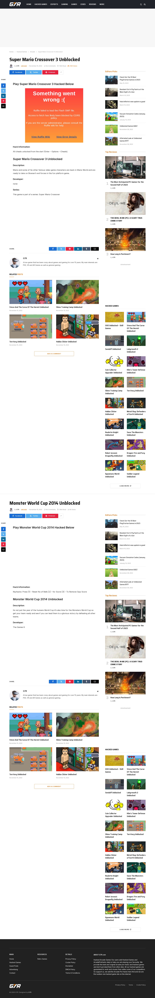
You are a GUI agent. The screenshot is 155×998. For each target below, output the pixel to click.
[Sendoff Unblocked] (114, 340)
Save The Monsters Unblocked (135, 433)
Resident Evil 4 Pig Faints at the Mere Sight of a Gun (132, 90)
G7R (17, 66)
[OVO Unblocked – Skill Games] (114, 317)
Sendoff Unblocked (113, 349)
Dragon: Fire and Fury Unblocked (136, 454)
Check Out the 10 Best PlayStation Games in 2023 (130, 78)
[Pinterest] (3, 101)
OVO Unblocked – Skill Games (114, 327)
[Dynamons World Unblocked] (114, 465)
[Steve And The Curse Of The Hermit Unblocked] (30, 292)
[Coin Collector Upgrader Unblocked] (114, 361)
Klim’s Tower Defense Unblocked (136, 371)
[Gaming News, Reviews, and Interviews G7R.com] (15, 4)
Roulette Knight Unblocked (111, 433)
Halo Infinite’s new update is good (132, 101)
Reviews (92, 4)
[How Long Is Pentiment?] (125, 239)
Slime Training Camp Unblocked (69, 307)
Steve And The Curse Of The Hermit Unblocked (29, 307)
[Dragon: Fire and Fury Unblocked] (136, 444)
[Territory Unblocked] (30, 326)
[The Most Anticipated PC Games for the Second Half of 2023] (125, 167)
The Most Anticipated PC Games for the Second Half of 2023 (127, 183)
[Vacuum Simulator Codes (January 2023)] (111, 116)
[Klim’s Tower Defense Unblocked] (136, 361)
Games (74, 4)
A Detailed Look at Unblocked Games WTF (131, 139)
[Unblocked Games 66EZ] (111, 129)
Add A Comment (54, 354)
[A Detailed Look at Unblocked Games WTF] (111, 141)
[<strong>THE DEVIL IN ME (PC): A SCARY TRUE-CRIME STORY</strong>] (125, 203)
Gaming (64, 4)
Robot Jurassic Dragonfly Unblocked (113, 454)
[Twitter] (3, 90)
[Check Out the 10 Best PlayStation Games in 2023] (111, 80)
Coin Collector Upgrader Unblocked (113, 371)
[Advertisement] (77, 28)
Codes (83, 4)
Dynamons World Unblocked (112, 475)
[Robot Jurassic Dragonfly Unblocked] (114, 444)
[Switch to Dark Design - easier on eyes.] (141, 4)
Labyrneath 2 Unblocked (132, 350)
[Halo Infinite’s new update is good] (111, 104)
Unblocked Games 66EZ (128, 126)
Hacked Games (41, 4)
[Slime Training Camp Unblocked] (77, 292)
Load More (124, 486)
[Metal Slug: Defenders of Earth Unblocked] (136, 403)
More (102, 4)
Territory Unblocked (17, 341)
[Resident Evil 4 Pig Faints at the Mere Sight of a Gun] (111, 92)
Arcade (24, 66)
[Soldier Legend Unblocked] (136, 465)
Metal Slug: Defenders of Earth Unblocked (136, 413)
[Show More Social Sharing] (61, 72)
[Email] (3, 106)
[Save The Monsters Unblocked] (136, 424)
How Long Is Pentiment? (120, 254)
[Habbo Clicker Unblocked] (77, 326)
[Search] (144, 4)
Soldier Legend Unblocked (133, 475)
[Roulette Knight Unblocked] (114, 424)
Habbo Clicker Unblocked (66, 341)
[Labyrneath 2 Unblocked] (136, 340)
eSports (54, 4)
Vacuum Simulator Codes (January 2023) (132, 115)
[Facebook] (3, 85)
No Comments (51, 66)
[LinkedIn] (3, 95)
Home (28, 4)
